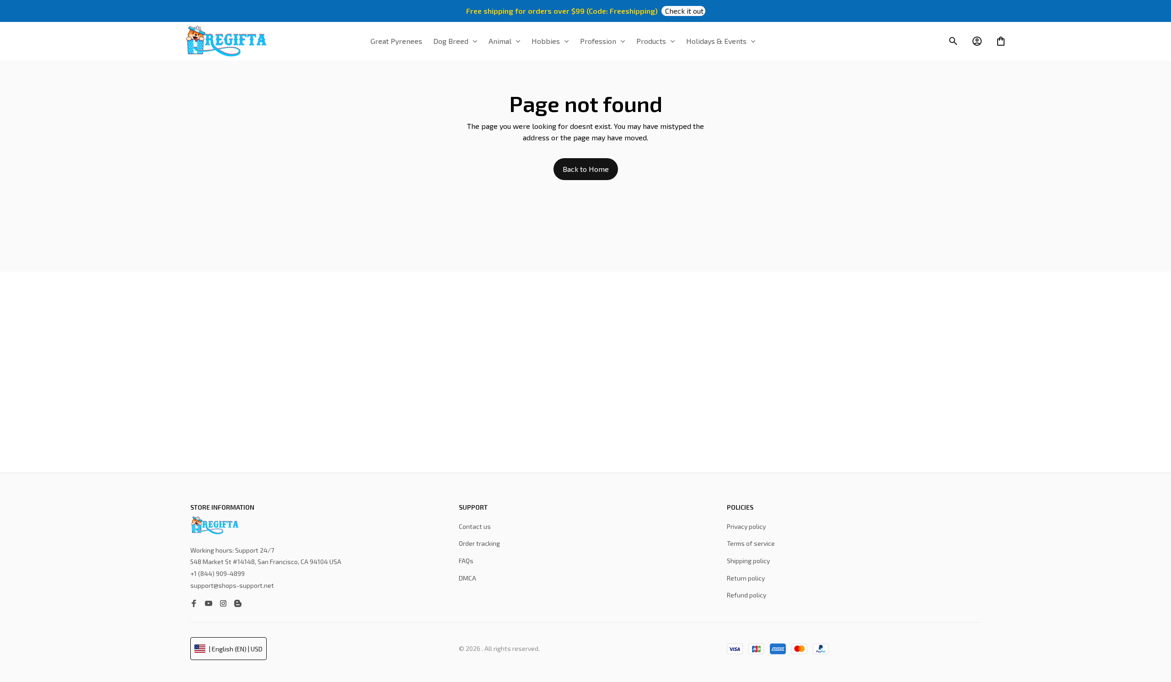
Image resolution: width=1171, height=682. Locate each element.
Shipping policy (748, 561)
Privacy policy (746, 526)
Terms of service (751, 543)
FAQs (466, 561)
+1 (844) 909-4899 (217, 573)
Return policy (746, 578)
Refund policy (746, 595)
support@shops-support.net (232, 585)
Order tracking (479, 543)
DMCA (467, 578)
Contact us (475, 526)
